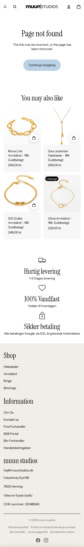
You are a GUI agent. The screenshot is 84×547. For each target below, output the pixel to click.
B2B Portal (11, 434)
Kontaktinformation (62, 532)
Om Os (9, 412)
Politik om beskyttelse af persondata (53, 527)
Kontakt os (11, 420)
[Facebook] (38, 540)
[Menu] (5, 7)
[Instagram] (46, 540)
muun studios (47, 520)
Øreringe (10, 388)
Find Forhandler (15, 427)
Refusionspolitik (18, 527)
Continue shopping (42, 65)
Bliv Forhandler (14, 441)
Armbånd (10, 374)
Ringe (8, 381)
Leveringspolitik (38, 532)
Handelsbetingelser (17, 448)
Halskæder (11, 367)
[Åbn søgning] (15, 7)
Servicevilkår (17, 532)
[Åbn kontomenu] (69, 7)
